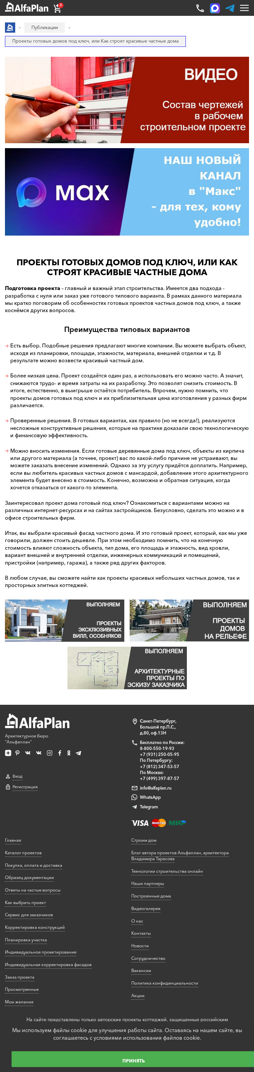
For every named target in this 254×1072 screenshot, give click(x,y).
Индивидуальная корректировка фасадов (48, 964)
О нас (137, 921)
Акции (138, 995)
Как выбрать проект (25, 902)
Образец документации (29, 877)
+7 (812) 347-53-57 (159, 766)
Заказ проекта (19, 977)
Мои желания (19, 1001)
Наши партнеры (147, 883)
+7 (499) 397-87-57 (159, 778)
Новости (140, 945)
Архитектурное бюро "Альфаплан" (26, 738)
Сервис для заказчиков (29, 914)
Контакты (141, 933)
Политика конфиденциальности (164, 983)
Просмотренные (22, 989)
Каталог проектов (23, 852)
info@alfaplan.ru (156, 788)
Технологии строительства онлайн (167, 871)
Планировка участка (26, 939)
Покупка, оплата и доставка (33, 865)
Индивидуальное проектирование (40, 952)
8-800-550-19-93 (157, 748)
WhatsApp (150, 797)
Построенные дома (151, 895)
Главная (13, 840)
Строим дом (143, 840)
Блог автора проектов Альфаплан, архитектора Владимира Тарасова (180, 855)
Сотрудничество (148, 958)
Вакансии (141, 970)
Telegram (149, 806)
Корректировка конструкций (35, 927)
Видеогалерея (145, 908)
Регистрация (25, 786)
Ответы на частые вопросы (33, 890)
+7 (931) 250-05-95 (159, 754)
